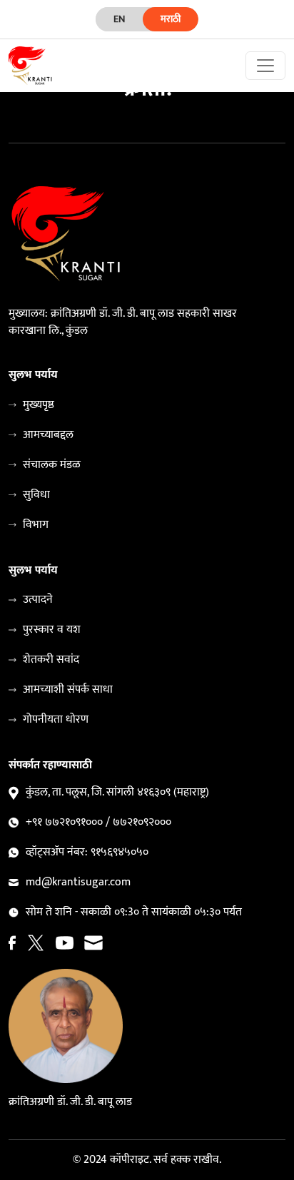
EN (119, 19)
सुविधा (36, 495)
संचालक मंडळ (52, 465)
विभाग (36, 525)
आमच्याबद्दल (48, 435)
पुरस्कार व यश (52, 630)
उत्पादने (38, 600)
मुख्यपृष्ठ (38, 405)
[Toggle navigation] (265, 65)
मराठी (171, 19)
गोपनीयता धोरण (55, 719)
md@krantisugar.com (78, 882)
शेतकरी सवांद (51, 659)
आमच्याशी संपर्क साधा (68, 689)
